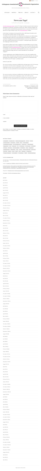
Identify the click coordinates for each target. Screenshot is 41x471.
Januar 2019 (5, 321)
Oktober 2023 (5, 220)
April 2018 (5, 343)
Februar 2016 (5, 409)
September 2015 (6, 419)
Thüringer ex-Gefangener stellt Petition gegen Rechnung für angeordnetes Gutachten (31, 87)
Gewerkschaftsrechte (17, 144)
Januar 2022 (5, 243)
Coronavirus (13, 142)
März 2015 (5, 434)
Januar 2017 (5, 381)
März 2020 (5, 286)
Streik (13, 151)
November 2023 (6, 218)
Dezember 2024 (6, 202)
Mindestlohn (13, 149)
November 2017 (6, 356)
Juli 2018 (4, 336)
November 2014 (6, 444)
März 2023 (5, 230)
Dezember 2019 (6, 293)
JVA (17, 146)
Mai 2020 (4, 281)
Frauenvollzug (25, 142)
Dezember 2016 (6, 384)
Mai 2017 (4, 371)
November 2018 (6, 326)
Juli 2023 (4, 225)
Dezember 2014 (6, 442)
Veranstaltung (20, 153)
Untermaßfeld (14, 153)
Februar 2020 (5, 288)
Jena (10, 146)
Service (26, 12)
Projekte (14, 12)
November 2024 (6, 205)
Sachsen (9, 151)
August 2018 (5, 333)
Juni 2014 (4, 457)
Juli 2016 (4, 396)
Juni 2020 (5, 278)
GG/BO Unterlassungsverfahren (14, 173)
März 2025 (5, 200)
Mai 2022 (4, 235)
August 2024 (5, 210)
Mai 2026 (4, 185)
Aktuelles (6, 12)
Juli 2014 (4, 454)
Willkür (25, 153)
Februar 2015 (5, 437)
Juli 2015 (4, 424)
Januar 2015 (5, 439)
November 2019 (6, 296)
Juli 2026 (4, 180)
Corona (31, 140)
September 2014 (6, 449)
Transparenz (29, 151)
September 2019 (6, 301)
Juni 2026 (4, 182)
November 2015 (6, 417)
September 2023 (6, 223)
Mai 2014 (4, 459)
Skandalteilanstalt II (16, 47)
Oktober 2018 (5, 328)
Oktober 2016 (5, 389)
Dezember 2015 (6, 414)
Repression (33, 149)
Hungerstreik (6, 146)
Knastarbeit (31, 147)
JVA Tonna (10, 147)
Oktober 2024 (5, 207)
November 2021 (6, 245)
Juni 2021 (4, 250)
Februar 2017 (5, 379)
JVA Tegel (5, 147)
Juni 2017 (4, 369)
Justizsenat (14, 146)
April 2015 (5, 432)
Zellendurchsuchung (31, 153)
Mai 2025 (4, 195)
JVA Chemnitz (27, 146)
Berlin (20, 18)
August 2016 (5, 394)
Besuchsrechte (11, 140)
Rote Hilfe (5, 151)
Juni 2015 (4, 427)
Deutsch (32, 0)
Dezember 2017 (6, 354)
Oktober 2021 (5, 248)
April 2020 (5, 283)
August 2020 (5, 273)
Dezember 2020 (6, 263)
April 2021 (5, 253)
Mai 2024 (4, 213)
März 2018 (5, 346)
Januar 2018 (5, 351)
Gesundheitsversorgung (8, 144)
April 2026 (5, 187)
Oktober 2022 (5, 233)
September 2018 (6, 331)
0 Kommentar (26, 22)
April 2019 (5, 313)
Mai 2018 (4, 341)
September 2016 (6, 391)
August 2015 (5, 422)
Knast (27, 147)
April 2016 (5, 404)
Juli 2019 (4, 306)
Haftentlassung (30, 144)
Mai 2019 (4, 311)
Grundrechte (24, 144)
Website (4, 121)
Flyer (21, 142)
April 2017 (5, 374)
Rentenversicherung (26, 149)
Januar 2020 (5, 291)
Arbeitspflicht (6, 140)
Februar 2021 (5, 258)
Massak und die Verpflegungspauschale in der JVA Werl (18, 170)
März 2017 (5, 376)
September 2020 (6, 270)
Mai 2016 (4, 401)
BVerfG (27, 140)
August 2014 (5, 452)
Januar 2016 (5, 411)
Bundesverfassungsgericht (20, 140)
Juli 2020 (4, 275)
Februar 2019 (5, 318)
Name (4, 114)
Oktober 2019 (5, 298)
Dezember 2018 (6, 323)
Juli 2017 (4, 366)
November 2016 (6, 386)
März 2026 (5, 190)
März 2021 (5, 255)
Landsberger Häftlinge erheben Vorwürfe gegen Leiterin (17, 163)
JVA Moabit (33, 146)
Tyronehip (5, 173)
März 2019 (5, 316)
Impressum (18, 467)
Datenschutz (23, 467)
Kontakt (32, 12)
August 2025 (5, 192)
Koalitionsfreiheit (7, 149)
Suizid (17, 151)
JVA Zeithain (22, 147)
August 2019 (5, 303)
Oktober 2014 (5, 447)
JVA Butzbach (22, 146)
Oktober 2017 (5, 359)
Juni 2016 (4, 399)
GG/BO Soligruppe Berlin (8, 26)
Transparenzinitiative (7, 153)
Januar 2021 (5, 260)
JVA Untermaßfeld (16, 147)
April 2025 (5, 197)
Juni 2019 (4, 308)
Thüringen (23, 151)
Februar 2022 (5, 240)
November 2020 (6, 265)
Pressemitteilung (23, 30)
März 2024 (5, 215)
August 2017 (5, 364)
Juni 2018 (4, 338)
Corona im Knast (6, 142)
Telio (20, 151)
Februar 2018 (5, 349)
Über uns (20, 12)
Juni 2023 (4, 228)
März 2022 (5, 238)
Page (17, 149)
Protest (20, 149)
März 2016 (5, 406)
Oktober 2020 (5, 268)
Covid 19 (17, 142)
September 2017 (6, 361)
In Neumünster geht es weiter (9, 85)
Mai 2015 (4, 429)
